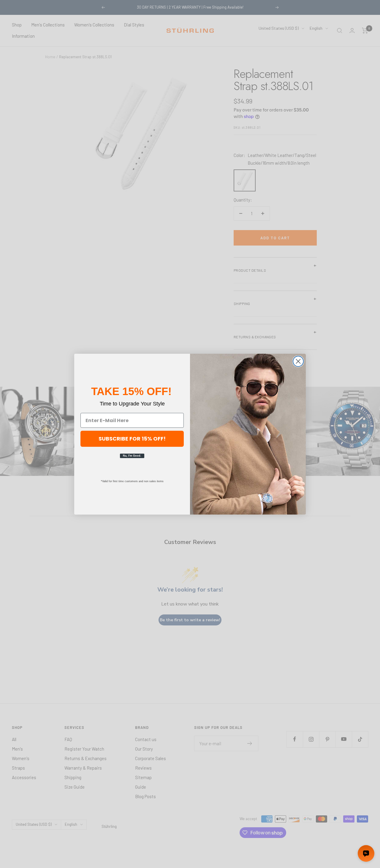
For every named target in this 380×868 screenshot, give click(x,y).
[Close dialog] (298, 361)
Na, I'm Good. (132, 455)
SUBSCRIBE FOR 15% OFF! (132, 438)
